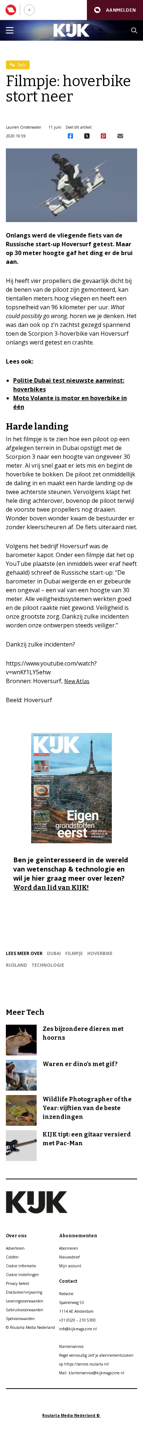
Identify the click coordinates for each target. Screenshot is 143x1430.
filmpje (74, 953)
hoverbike (100, 953)
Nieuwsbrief (69, 1257)
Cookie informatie (21, 1265)
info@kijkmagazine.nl (78, 1328)
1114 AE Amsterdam (76, 1311)
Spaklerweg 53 (71, 1302)
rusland (16, 965)
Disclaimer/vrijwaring (24, 1292)
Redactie (66, 1293)
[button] (115, 10)
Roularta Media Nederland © (71, 1415)
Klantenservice (71, 1346)
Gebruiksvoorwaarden (24, 1309)
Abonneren (68, 1248)
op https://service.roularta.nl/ (84, 1364)
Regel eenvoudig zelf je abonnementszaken (96, 1355)
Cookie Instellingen (22, 1274)
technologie (48, 965)
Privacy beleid (17, 1283)
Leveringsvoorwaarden (24, 1301)
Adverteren (15, 1248)
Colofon (12, 1257)
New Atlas (76, 681)
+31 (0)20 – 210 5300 (77, 1320)
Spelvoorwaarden (20, 1318)
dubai (54, 953)
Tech (20, 64)
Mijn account (70, 1265)
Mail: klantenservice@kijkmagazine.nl (91, 1372)
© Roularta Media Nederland (30, 1327)
